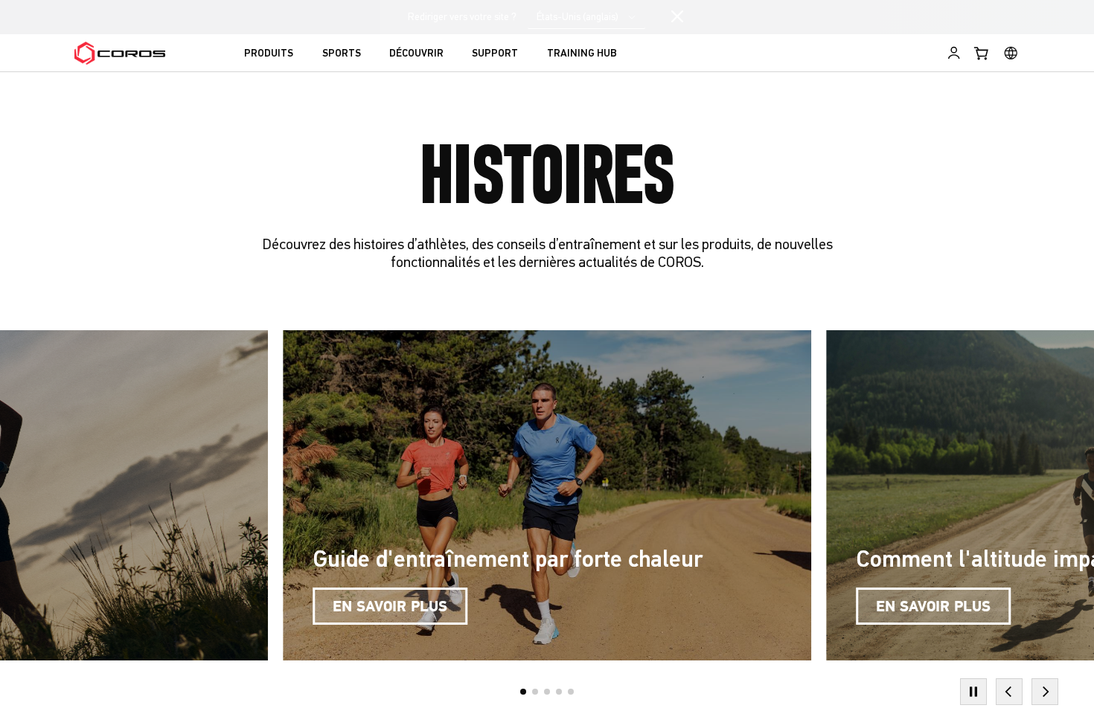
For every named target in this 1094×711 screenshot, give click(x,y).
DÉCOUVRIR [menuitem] (416, 54)
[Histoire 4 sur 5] (559, 692)
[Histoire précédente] (1009, 691)
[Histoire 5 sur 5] (571, 692)
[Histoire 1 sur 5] (523, 692)
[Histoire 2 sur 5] (535, 692)
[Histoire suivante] (1044, 691)
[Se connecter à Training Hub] (954, 53)
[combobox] (586, 17)
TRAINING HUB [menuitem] (582, 54)
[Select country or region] (1011, 53)
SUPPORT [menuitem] (495, 54)
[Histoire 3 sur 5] (547, 692)
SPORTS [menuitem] (341, 54)
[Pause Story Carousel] (973, 691)
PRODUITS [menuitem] (268, 54)
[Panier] (982, 53)
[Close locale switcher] (677, 17)
